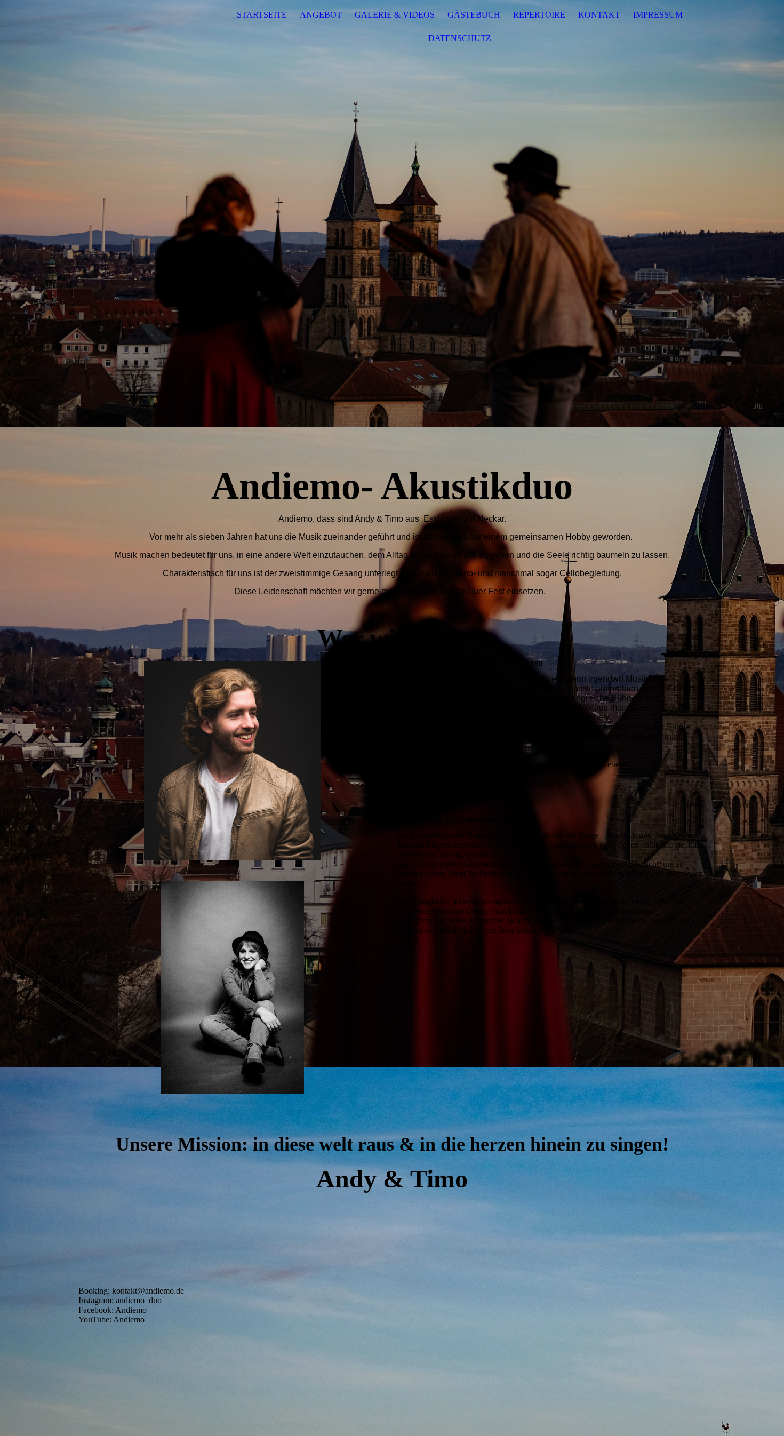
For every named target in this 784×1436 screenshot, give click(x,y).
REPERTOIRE (539, 14)
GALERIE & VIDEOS (395, 14)
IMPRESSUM (658, 14)
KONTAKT (599, 14)
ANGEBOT (321, 14)
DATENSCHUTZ (459, 38)
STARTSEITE (262, 14)
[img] (392, 213)
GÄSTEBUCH (473, 14)
